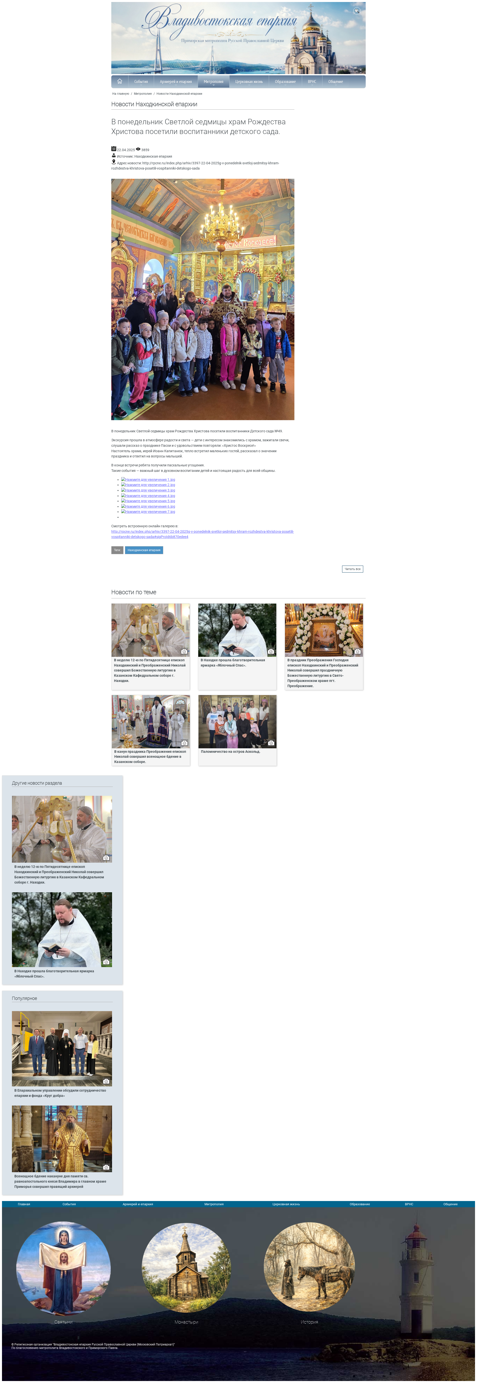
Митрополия (213, 81)
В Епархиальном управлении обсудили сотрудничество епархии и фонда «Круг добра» (60, 1093)
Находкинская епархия (153, 156)
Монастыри (186, 1322)
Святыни (63, 1322)
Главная (24, 1204)
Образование (285, 81)
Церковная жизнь (249, 81)
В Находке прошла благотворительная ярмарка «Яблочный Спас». (233, 663)
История (309, 1322)
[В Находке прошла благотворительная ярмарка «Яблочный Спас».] (62, 966)
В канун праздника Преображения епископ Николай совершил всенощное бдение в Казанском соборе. (150, 757)
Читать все (352, 569)
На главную (120, 93)
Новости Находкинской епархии (179, 93)
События (141, 81)
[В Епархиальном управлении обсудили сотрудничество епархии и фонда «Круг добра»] (62, 1085)
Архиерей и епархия (176, 81)
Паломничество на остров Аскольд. (230, 752)
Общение (335, 81)
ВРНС (312, 81)
